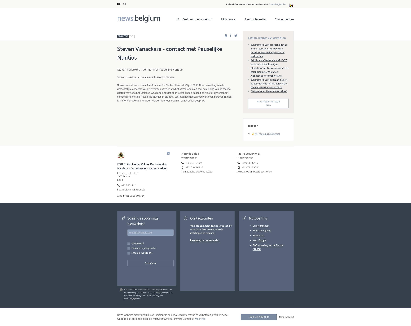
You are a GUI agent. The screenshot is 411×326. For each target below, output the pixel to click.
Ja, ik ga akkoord (259, 317)
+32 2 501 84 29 (194, 163)
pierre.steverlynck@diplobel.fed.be (254, 171)
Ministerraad (228, 19)
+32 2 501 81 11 (130, 185)
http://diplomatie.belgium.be (131, 189)
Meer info (200, 318)
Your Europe (259, 240)
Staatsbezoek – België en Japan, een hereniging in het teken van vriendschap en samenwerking (269, 72)
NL (118, 4)
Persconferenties (256, 19)
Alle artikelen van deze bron (268, 103)
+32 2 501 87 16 (250, 163)
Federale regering (262, 230)
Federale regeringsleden (143, 248)
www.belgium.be (278, 4)
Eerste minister (261, 225)
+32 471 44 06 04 (250, 167)
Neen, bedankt (286, 317)
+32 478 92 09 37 (194, 167)
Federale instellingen (141, 253)
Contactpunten (284, 19)
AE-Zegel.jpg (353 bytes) (267, 134)
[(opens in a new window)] (229, 35)
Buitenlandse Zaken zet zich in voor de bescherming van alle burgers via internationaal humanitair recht (269, 84)
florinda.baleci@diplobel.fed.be (196, 171)
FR (124, 4)
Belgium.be (258, 235)
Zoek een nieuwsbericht (198, 19)
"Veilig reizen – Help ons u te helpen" (269, 91)
